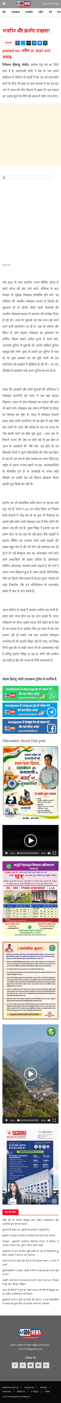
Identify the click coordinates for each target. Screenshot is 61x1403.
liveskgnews (25, 1396)
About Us (21, 1391)
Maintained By (14, 1396)
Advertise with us (10, 1387)
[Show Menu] (3, 4)
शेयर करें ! (9, 43)
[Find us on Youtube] (30, 1365)
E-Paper (35, 1391)
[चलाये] (6, 853)
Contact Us (29, 1387)
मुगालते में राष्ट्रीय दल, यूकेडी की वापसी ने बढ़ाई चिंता (25, 1230)
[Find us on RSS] (46, 1365)
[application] (30, 840)
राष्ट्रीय (40, 12)
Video (47, 1391)
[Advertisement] (30, 134)
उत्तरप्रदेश (29, 12)
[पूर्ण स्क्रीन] (54, 853)
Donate (43, 1387)
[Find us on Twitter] (23, 1365)
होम (4, 12)
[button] (30, 840)
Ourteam (6, 1391)
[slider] (28, 853)
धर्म (50, 12)
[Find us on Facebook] (15, 1365)
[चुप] (49, 853)
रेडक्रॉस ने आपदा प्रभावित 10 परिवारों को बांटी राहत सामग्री (28, 1236)
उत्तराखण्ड (15, 12)
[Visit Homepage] (24, 4)
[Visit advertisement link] (30, 24)
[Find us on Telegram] (38, 1365)
